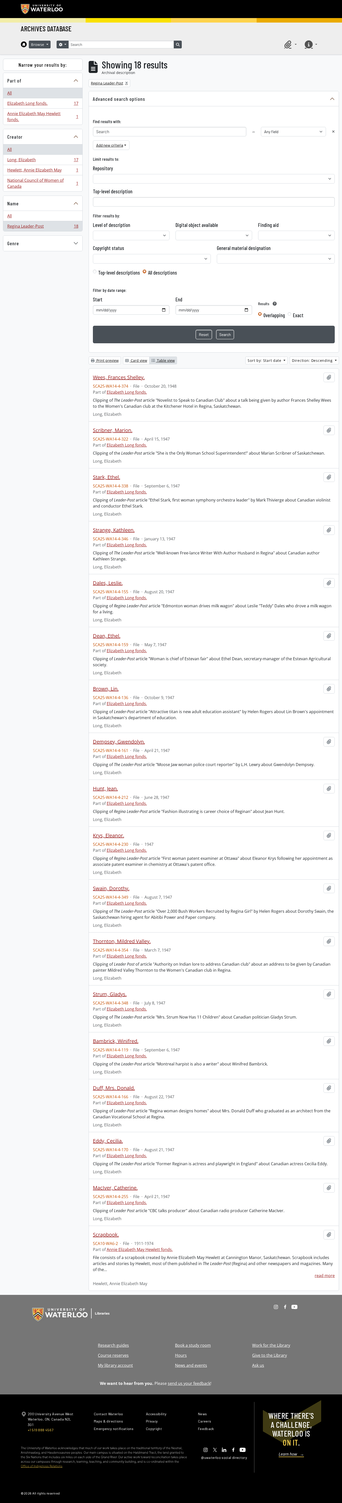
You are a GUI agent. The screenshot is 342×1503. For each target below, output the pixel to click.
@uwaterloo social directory (224, 1457)
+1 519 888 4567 (40, 1430)
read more (325, 1275)
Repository (103, 168)
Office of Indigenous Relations (41, 1466)
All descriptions (162, 273)
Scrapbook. (106, 1235)
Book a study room (193, 1345)
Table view (165, 360)
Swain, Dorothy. (111, 888)
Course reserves (113, 1355)
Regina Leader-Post (42, 227)
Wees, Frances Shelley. (119, 377)
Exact (298, 315)
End (179, 299)
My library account (115, 1365)
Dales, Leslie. (108, 583)
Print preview (107, 360)
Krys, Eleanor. (108, 835)
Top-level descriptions (119, 273)
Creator (15, 137)
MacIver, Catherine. (115, 1188)
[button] (289, 44)
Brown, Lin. (106, 689)
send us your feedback (189, 1383)
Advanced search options (119, 99)
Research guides (113, 1345)
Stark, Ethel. (106, 477)
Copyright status (108, 248)
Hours (181, 1355)
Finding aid (268, 225)
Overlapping (274, 315)
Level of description (111, 225)
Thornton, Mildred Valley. (122, 941)
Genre (13, 243)
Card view (138, 360)
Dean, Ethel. (106, 636)
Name (13, 203)
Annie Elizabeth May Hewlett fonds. (42, 116)
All (9, 93)
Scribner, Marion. (112, 430)
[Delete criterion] (333, 131)
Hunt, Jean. (105, 789)
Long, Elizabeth (42, 161)
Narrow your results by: (43, 65)
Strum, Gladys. (110, 994)
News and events (191, 1365)
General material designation (244, 248)
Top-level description (112, 191)
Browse (38, 44)
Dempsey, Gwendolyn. (119, 742)
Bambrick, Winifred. (115, 1041)
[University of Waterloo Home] (42, 9)
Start (97, 299)
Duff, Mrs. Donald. (114, 1088)
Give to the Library (269, 1355)
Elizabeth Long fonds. (42, 105)
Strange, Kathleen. (114, 530)
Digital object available (197, 225)
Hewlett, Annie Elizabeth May (42, 171)
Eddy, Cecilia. (108, 1141)
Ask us (258, 1365)
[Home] (24, 44)
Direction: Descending (313, 360)
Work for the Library (271, 1345)
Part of (14, 80)
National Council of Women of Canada (42, 183)
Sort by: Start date (265, 360)
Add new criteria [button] (109, 145)
